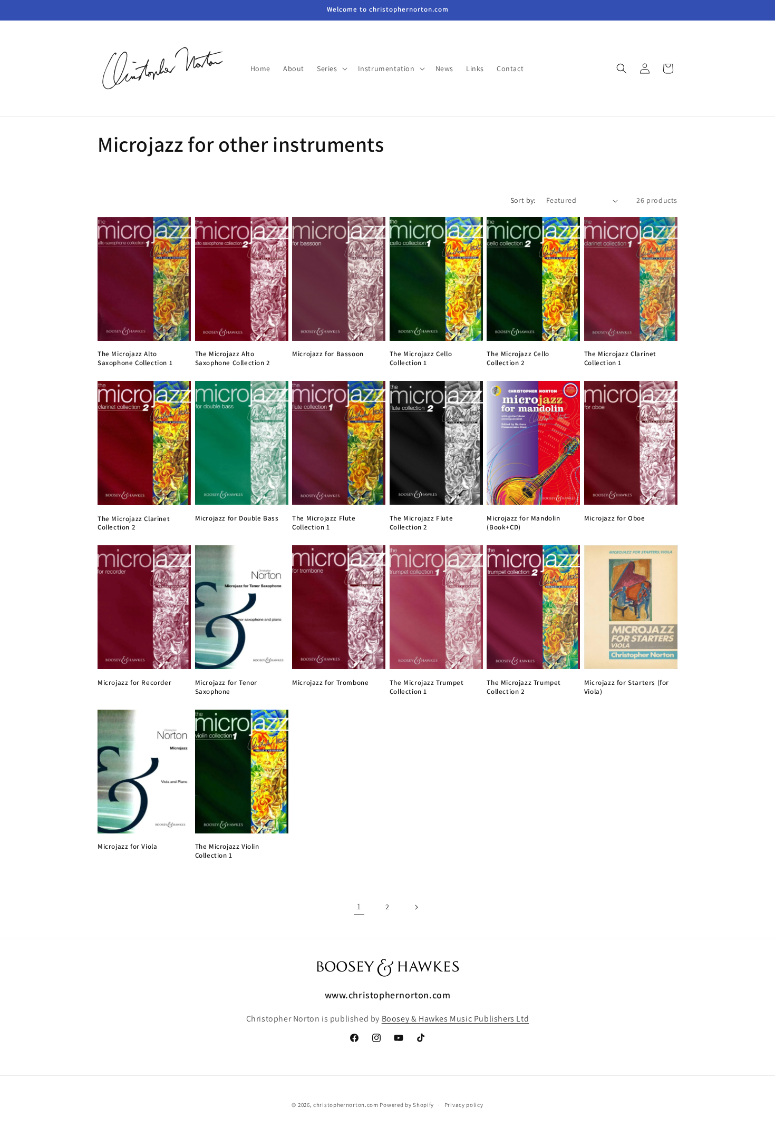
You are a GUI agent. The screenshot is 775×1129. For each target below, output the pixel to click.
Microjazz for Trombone (330, 683)
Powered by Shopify (407, 1104)
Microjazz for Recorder (134, 683)
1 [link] (359, 906)
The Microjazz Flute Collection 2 (421, 523)
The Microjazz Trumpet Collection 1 (427, 687)
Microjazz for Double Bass (237, 518)
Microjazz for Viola (127, 846)
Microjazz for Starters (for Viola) (626, 687)
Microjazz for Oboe (614, 518)
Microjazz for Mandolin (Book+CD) (523, 523)
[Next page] (416, 907)
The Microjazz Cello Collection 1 (421, 358)
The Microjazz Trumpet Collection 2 (524, 687)
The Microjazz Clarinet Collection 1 (620, 358)
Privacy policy (463, 1104)
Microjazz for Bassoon (328, 354)
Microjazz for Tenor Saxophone (226, 687)
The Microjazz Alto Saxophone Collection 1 (135, 358)
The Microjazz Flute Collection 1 (323, 523)
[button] (331, 68)
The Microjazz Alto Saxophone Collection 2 (232, 358)
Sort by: (523, 200)
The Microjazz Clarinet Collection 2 (134, 523)
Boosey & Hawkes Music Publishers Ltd (455, 1018)
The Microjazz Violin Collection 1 (227, 851)
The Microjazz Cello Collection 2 (518, 358)
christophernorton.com (346, 1104)
